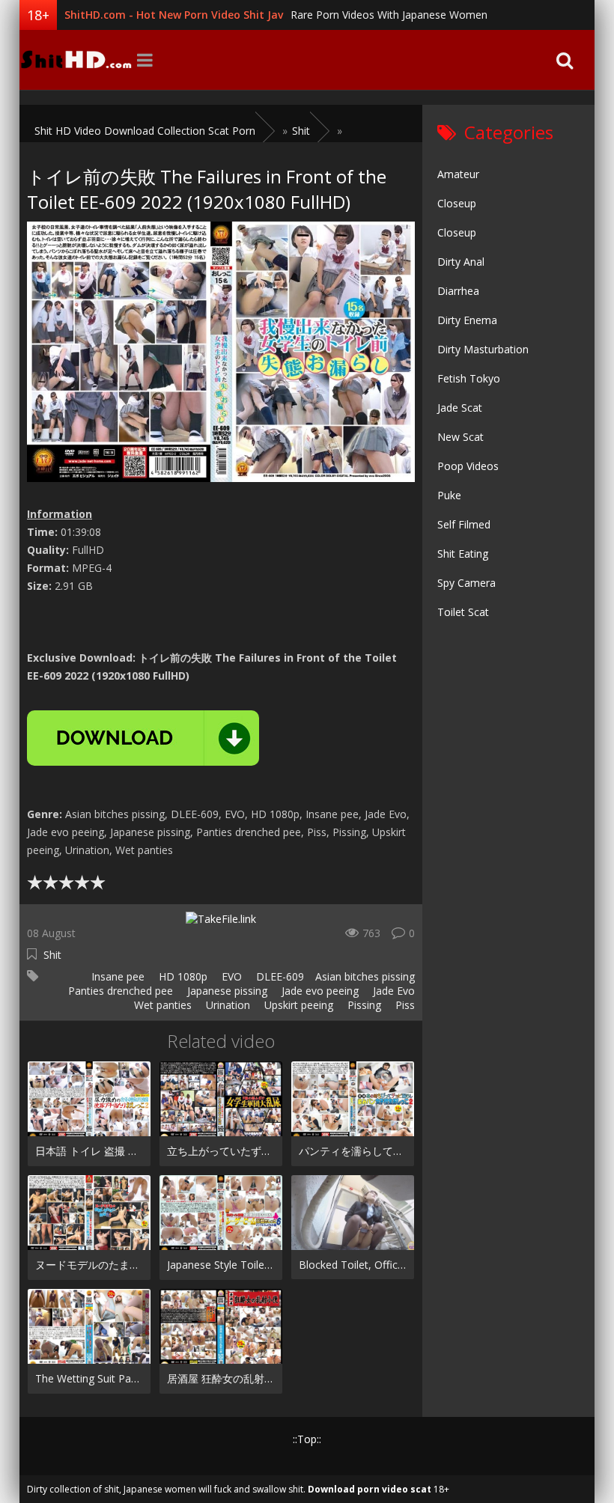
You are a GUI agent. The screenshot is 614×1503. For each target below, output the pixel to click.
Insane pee (116, 976)
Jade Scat (459, 407)
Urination (226, 1005)
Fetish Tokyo (468, 378)
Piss (403, 1005)
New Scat (460, 437)
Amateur (458, 174)
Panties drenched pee (119, 991)
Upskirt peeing (297, 1005)
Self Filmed (463, 524)
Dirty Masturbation (483, 349)
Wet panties (161, 1005)
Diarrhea (458, 291)
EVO (230, 976)
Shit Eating (462, 553)
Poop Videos (468, 466)
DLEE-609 (278, 976)
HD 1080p (181, 976)
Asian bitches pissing (365, 976)
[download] (143, 738)
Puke (449, 495)
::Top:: (307, 1439)
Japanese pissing (225, 991)
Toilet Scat (463, 612)
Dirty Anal (460, 261)
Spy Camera (466, 583)
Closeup (456, 203)
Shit (52, 955)
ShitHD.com (75, 60)
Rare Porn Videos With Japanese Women (389, 14)
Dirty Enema (467, 320)
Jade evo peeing (319, 991)
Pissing (362, 1005)
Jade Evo (392, 991)
